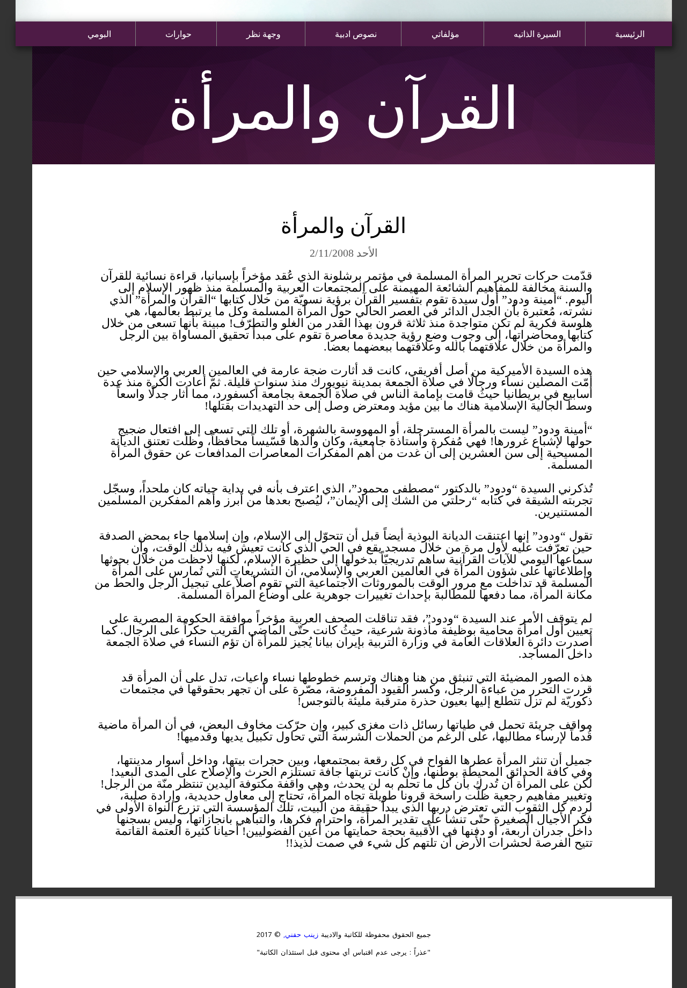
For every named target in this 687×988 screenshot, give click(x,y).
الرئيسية (630, 33)
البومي (99, 33)
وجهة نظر (263, 33)
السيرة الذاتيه (537, 33)
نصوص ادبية (356, 33)
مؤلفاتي (445, 33)
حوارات (178, 33)
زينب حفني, (299, 934)
